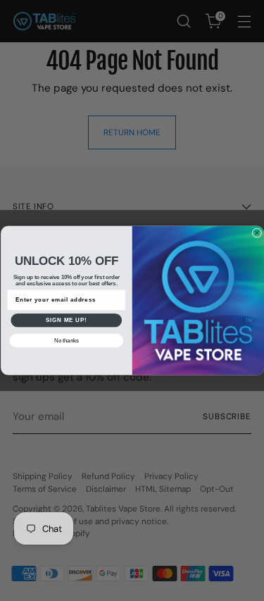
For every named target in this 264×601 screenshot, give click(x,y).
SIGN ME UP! (66, 320)
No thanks (66, 340)
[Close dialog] (257, 233)
